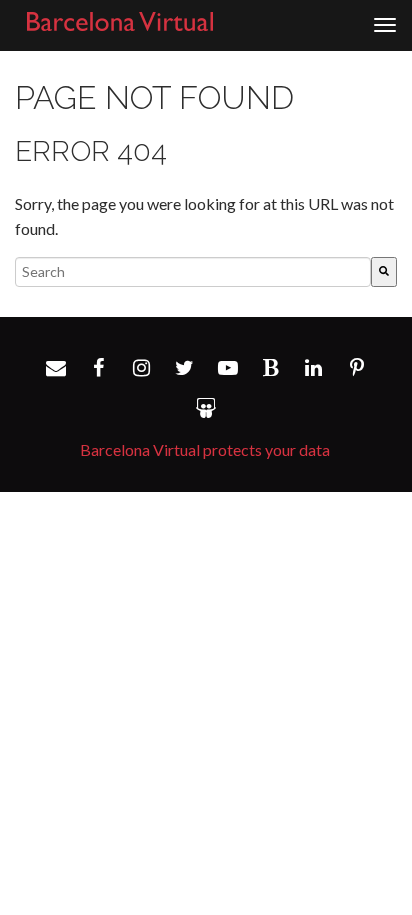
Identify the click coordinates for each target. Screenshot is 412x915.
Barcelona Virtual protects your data (205, 449)
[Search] (384, 272)
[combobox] (193, 272)
